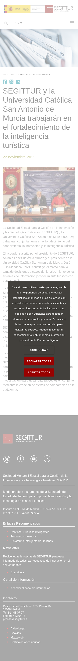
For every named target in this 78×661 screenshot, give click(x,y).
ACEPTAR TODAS (39, 372)
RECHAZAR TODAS (39, 361)
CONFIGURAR (39, 349)
